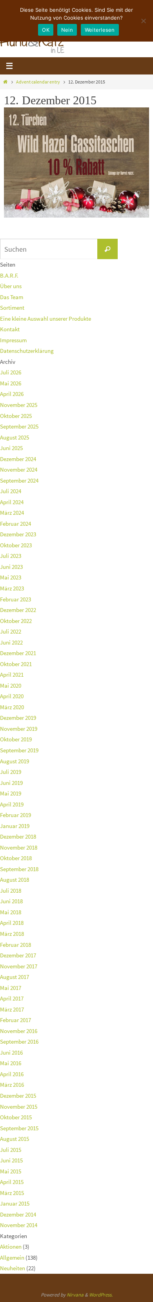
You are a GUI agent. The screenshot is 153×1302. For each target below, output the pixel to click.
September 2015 (19, 1128)
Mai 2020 (10, 685)
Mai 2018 (10, 912)
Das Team (11, 297)
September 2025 (19, 426)
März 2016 (12, 1084)
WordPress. (101, 1294)
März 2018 (12, 933)
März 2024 (12, 512)
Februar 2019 (15, 815)
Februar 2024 (15, 523)
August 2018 (14, 879)
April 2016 (12, 1074)
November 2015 (18, 1106)
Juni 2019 (11, 782)
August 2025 (14, 437)
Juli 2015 (10, 1149)
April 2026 (12, 394)
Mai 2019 (10, 793)
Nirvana (75, 1294)
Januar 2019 (14, 826)
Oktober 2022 (16, 621)
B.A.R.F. (9, 275)
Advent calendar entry (38, 82)
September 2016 (19, 1041)
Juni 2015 (11, 1160)
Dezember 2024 (18, 459)
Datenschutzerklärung (27, 350)
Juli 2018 (10, 890)
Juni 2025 (11, 448)
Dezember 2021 (18, 653)
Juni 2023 (11, 566)
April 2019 (12, 804)
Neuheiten (12, 1268)
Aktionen (11, 1246)
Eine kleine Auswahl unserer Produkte (45, 318)
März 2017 (12, 1009)
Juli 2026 (10, 372)
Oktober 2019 (16, 739)
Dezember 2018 (18, 836)
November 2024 (18, 469)
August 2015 (14, 1138)
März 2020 (12, 707)
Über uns (11, 286)
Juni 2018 (11, 901)
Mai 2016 (10, 1063)
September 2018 (19, 869)
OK (45, 30)
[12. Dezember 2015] (76, 215)
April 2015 (12, 1182)
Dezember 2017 (18, 955)
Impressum (13, 340)
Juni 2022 (11, 642)
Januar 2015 (14, 1203)
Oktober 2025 (16, 415)
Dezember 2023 (18, 534)
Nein (67, 30)
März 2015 (12, 1193)
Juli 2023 (10, 555)
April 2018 (12, 922)
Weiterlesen (100, 30)
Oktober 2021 (16, 664)
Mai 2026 (10, 383)
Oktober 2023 (16, 545)
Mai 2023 (10, 577)
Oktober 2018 (16, 858)
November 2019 (18, 728)
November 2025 (18, 405)
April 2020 (12, 696)
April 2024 (12, 502)
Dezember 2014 (18, 1214)
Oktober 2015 (16, 1117)
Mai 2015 (10, 1171)
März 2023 (12, 588)
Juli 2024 (10, 491)
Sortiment (12, 307)
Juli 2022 (10, 631)
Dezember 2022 (18, 610)
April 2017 (12, 998)
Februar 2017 (15, 1020)
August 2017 (14, 977)
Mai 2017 (10, 987)
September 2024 (19, 480)
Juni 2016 (11, 1052)
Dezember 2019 (18, 717)
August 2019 (14, 761)
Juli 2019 (10, 771)
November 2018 (18, 847)
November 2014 (18, 1225)
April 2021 (12, 674)
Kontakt (10, 329)
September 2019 (19, 750)
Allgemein (12, 1257)
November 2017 (18, 966)
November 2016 (18, 1031)
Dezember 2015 (18, 1095)
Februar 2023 (15, 599)
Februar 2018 (15, 944)
